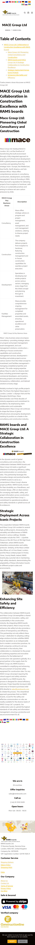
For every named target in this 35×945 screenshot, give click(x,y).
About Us (4, 881)
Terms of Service (7, 886)
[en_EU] (26, 2)
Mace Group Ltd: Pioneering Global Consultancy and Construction (18, 54)
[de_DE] (23, 2)
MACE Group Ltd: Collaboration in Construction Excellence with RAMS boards (17, 47)
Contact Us (5, 883)
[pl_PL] (3, 2)
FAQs (3, 872)
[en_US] (10, 2)
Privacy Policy (6, 888)
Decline (22, 941)
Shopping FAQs (6, 867)
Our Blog (4, 891)
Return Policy (6, 865)
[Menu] (32, 13)
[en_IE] (16, 2)
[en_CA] (13, 2)
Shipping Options (7, 862)
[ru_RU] (26, 4)
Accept (12, 941)
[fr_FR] (19, 2)
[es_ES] (29, 2)
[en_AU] (7, 2)
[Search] (24, 12)
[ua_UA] (29, 4)
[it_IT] (23, 4)
